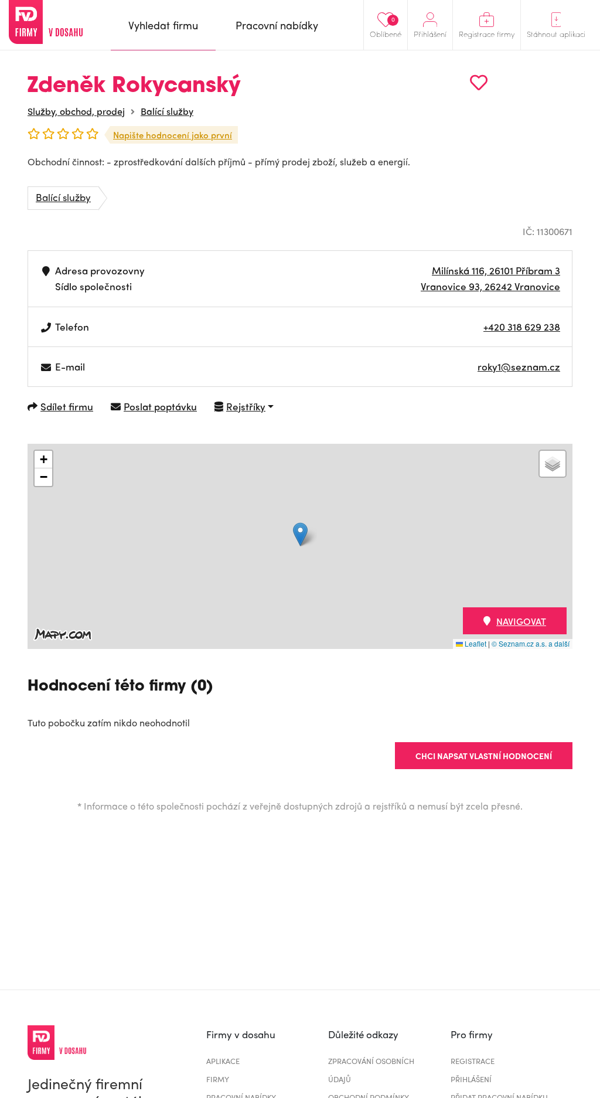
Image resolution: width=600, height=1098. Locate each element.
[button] (300, 534)
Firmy (217, 1079)
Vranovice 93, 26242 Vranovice (490, 286)
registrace (473, 1060)
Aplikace (223, 1060)
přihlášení (471, 1079)
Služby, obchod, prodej (76, 111)
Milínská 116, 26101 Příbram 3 (496, 270)
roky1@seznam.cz (519, 366)
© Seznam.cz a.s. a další (531, 643)
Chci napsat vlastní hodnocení (483, 756)
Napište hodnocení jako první (172, 134)
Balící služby (167, 111)
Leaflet (474, 643)
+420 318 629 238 (521, 326)
